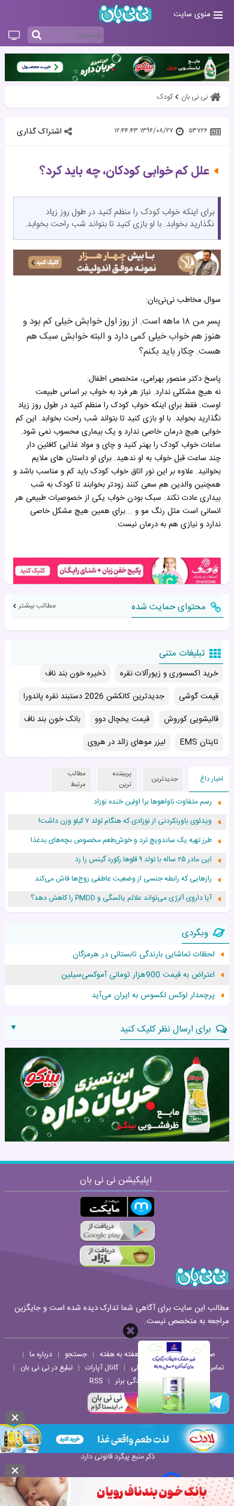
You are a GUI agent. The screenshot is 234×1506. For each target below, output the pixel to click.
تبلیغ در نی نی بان (46, 1368)
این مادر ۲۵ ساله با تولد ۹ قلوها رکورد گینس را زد (143, 859)
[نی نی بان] (125, 14)
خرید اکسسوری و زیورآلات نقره (169, 673)
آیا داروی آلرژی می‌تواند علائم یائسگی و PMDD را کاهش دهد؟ (121, 898)
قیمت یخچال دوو (122, 719)
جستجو (76, 1354)
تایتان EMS (199, 742)
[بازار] (117, 1256)
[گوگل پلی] (117, 1231)
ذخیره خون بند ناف (75, 673)
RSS (96, 1381)
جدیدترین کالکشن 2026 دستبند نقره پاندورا (93, 696)
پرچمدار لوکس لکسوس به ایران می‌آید (153, 995)
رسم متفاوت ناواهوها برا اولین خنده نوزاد (153, 802)
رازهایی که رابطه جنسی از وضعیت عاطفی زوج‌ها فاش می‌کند (123, 879)
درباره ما (40, 1354)
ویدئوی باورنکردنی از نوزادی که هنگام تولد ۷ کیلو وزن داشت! (125, 821)
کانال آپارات (101, 1368)
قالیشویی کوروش (191, 719)
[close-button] (130, 1331)
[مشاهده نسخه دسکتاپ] (14, 36)
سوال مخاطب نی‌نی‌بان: (183, 300)
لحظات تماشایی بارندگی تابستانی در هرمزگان (144, 954)
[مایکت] (117, 1206)
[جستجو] (37, 35)
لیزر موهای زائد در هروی (127, 742)
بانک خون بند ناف (52, 719)
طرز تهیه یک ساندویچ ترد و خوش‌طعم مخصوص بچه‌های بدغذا (121, 840)
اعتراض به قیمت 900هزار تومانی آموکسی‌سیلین (138, 975)
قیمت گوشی (198, 696)
